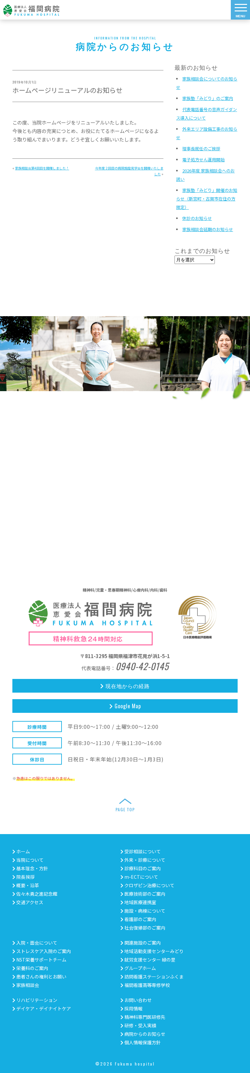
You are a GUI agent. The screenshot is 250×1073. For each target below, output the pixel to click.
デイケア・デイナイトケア (43, 1008)
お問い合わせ (137, 1000)
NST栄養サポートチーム (40, 959)
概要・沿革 (27, 885)
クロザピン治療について (148, 885)
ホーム (22, 851)
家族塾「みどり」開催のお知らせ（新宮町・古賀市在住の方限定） (206, 198)
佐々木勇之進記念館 (36, 893)
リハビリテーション (36, 1000)
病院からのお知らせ (144, 1034)
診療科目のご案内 (142, 868)
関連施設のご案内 (142, 942)
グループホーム (139, 968)
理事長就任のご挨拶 (201, 148)
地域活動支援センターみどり (153, 951)
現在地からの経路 (127, 686)
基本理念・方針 (31, 868)
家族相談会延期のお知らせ (207, 229)
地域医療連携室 (139, 902)
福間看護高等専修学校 (146, 985)
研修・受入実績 (139, 1025)
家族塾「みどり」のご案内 (207, 98)
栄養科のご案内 (31, 968)
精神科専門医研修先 (144, 1017)
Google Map (127, 706)
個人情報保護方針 (142, 1042)
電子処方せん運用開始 (203, 159)
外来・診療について (144, 860)
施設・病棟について (144, 910)
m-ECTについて (140, 877)
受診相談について (142, 851)
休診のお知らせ (197, 218)
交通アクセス (29, 902)
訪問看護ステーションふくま (153, 976)
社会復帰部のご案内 (144, 927)
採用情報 (133, 1008)
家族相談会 (27, 985)
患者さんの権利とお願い (40, 976)
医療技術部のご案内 (144, 893)
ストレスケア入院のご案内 (43, 951)
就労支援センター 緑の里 (149, 959)
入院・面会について (36, 942)
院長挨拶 (25, 877)
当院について (29, 860)
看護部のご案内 (139, 919)
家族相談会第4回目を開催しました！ (42, 168)
